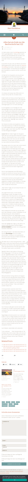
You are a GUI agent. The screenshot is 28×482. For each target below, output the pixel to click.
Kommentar (5, 422)
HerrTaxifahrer (14, 28)
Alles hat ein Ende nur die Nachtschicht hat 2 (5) (14, 351)
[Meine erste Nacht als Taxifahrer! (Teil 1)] (7, 391)
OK (14, 480)
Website (4, 450)
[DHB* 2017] (7, 372)
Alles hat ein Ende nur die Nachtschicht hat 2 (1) (14, 344)
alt (3, 402)
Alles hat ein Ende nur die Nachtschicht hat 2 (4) (14, 349)
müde (11, 403)
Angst (8, 402)
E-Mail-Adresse (4, 447)
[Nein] (26, 478)
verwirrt (5, 405)
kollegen (5, 403)
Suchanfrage (16, 52)
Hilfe (18, 402)
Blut (13, 402)
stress (16, 403)
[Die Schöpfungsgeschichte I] (19, 376)
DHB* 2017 (4, 375)
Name (4, 440)
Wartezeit (12, 405)
